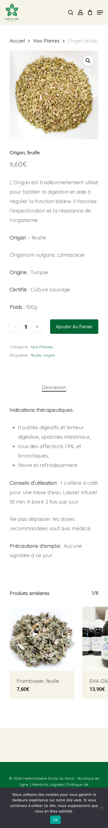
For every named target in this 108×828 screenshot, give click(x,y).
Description (54, 387)
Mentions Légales (48, 784)
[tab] (54, 387)
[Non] (101, 808)
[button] (88, 61)
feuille (36, 355)
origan (49, 355)
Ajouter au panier (74, 327)
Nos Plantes (46, 41)
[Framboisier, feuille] (42, 639)
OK (55, 819)
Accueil (17, 41)
